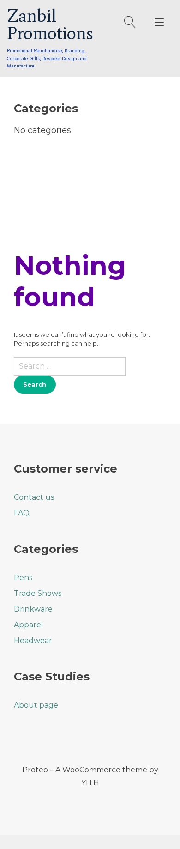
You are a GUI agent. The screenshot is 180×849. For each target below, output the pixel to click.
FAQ (22, 513)
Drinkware (33, 609)
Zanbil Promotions (50, 24)
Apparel (28, 624)
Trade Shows (37, 593)
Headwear (33, 640)
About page (36, 705)
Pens (23, 577)
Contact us (34, 497)
